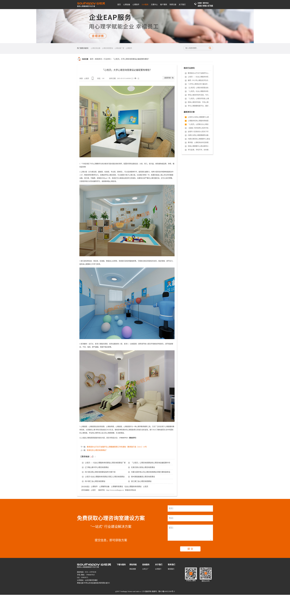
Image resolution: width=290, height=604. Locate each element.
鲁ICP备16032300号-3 (166, 591)
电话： (172, 518)
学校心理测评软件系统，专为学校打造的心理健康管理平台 (199, 95)
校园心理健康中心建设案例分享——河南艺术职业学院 (199, 146)
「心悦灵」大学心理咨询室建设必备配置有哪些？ (131, 59)
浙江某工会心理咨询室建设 (141, 481)
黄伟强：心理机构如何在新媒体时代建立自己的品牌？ (199, 142)
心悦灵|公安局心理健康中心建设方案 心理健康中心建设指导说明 (199, 117)
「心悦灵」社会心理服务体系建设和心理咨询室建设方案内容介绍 (199, 91)
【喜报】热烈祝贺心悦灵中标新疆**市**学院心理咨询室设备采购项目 (199, 128)
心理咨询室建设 (107, 48)
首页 (119, 4)
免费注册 (172, 4)
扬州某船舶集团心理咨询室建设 (143, 477)
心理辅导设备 (104, 486)
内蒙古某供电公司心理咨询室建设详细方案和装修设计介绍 (153, 472)
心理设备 (126, 4)
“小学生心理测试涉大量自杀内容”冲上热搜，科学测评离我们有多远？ (199, 84)
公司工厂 (145, 569)
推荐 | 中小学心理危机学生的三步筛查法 (199, 80)
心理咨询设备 (95, 48)
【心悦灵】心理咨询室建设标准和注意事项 (199, 88)
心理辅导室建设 (117, 486)
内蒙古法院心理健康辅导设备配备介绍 (199, 135)
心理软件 (136, 4)
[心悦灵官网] (91, 4)
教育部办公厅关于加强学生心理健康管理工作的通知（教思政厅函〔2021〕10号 (117, 447)
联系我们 (171, 569)
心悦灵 (145, 486)
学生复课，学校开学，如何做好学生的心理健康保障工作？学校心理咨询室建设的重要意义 (199, 150)
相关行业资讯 (189, 68)
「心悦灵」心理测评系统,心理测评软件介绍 (199, 98)
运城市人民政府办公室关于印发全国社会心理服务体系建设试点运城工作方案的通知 (199, 131)
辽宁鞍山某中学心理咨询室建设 (97, 467)
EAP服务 (145, 4)
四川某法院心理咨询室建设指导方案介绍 (100, 472)
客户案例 (163, 4)
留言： (172, 528)
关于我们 (182, 4)
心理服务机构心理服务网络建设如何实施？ (199, 121)
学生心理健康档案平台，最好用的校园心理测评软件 (199, 106)
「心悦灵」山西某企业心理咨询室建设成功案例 (199, 124)
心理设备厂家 (119, 48)
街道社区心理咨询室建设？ (97, 450)
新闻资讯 (98, 59)
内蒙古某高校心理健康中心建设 (199, 139)
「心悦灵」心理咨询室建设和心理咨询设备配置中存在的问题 (154, 463)
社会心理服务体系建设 (132, 486)
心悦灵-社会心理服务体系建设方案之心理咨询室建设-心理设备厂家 (110, 477)
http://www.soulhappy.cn (115, 490)
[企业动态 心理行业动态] (145, 26)
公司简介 (158, 569)
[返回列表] (168, 78)
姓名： (172, 508)
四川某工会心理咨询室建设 (95, 481)
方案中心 (154, 4)
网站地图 (132, 569)
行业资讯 (107, 59)
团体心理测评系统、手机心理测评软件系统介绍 (199, 102)
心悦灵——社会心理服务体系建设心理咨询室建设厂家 (105, 463)
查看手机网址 (93, 79)
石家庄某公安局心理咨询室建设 (143, 467)
